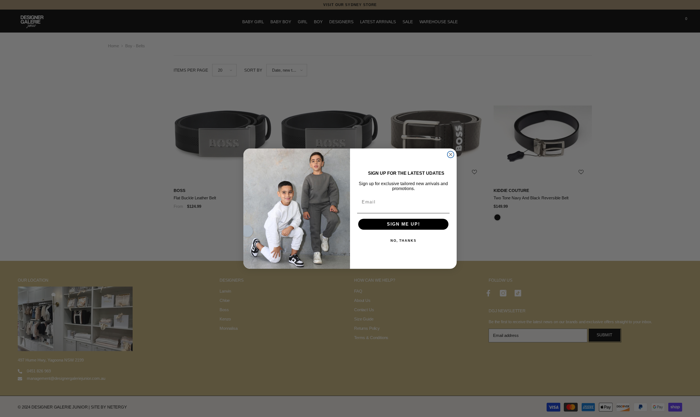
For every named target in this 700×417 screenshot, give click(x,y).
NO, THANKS (403, 241)
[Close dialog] (450, 154)
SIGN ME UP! (403, 224)
